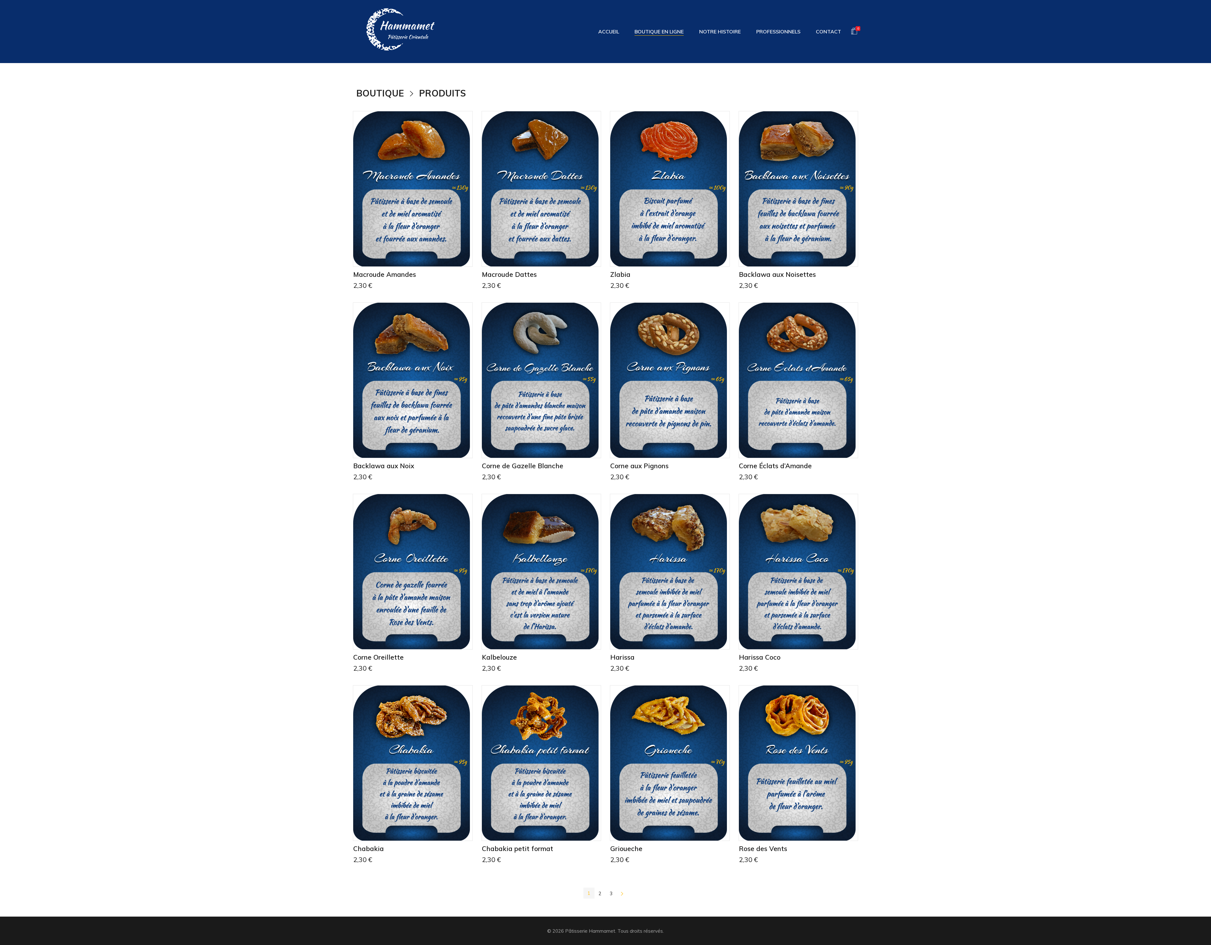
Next (622, 893)
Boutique (380, 93)
